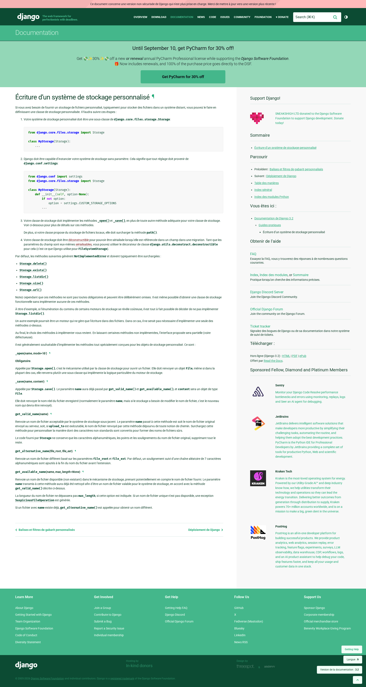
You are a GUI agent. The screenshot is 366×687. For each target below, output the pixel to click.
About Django (24, 608)
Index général (263, 189)
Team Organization (27, 621)
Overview (140, 17)
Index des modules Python (271, 196)
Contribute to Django (107, 614)
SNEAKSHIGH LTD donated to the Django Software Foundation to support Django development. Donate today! (309, 118)
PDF (295, 356)
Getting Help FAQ (176, 608)
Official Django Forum (266, 309)
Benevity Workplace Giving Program (327, 628)
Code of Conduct (26, 635)
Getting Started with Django (33, 614)
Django (28, 17)
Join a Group (102, 608)
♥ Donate (282, 17)
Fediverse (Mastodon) (248, 621)
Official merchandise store (321, 621)
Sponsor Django (314, 608)
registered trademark (122, 678)
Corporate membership (319, 614)
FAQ (253, 254)
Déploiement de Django (204, 529)
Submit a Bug (103, 621)
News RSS (241, 642)
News (201, 17)
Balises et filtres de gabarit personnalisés (46, 529)
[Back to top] (357, 680)
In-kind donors (139, 665)
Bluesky (239, 628)
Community (242, 17)
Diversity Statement (28, 642)
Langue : (353, 659)
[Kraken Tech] (258, 485)
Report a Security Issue (109, 628)
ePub (302, 356)
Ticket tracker (260, 326)
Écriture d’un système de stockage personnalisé (285, 147)
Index (254, 275)
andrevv (274, 666)
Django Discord (175, 614)
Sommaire (300, 275)
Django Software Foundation (34, 628)
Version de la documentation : (339, 669)
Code (212, 17)
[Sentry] (258, 397)
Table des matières (266, 183)
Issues (225, 17)
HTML (286, 356)
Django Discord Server (266, 292)
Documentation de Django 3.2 (273, 218)
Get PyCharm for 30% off (183, 76)
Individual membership (109, 635)
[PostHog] (258, 539)
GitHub (239, 608)
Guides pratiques (270, 225)
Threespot (246, 666)
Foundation (263, 17)
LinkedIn (239, 635)
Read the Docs (273, 360)
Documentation (182, 17)
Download (158, 17)
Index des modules (274, 275)
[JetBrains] (258, 430)
